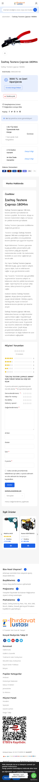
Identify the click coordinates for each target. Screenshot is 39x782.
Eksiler (7, 442)
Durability (8, 400)
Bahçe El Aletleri (8, 685)
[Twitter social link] (11, 111)
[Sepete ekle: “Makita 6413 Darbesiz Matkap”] (11, 546)
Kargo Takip (7, 712)
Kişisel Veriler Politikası (10, 665)
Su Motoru (6, 692)
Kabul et (6, 778)
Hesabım (6, 701)
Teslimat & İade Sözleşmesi (12, 657)
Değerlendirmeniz (12, 407)
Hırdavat (6, 677)
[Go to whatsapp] (34, 775)
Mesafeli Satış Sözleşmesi (12, 661)
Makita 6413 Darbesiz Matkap (10, 534)
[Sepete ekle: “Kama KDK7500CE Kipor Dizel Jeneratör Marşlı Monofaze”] (28, 546)
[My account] (36, 3)
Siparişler (6, 705)
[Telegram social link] (20, 111)
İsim (7, 451)
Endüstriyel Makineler (10, 681)
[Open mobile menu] (3, 3)
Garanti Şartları (8, 709)
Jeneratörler (7, 688)
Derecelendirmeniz (13, 393)
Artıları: (7, 433)
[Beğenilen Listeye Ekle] (15, 520)
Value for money (11, 397)
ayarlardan (20, 772)
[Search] (35, 10)
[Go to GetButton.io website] (33, 779)
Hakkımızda (7, 650)
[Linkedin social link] (17, 111)
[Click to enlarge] (5, 53)
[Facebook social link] (9, 111)
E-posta (8, 461)
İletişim (5, 668)
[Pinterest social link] (14, 111)
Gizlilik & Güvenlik (9, 653)
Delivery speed (11, 403)
